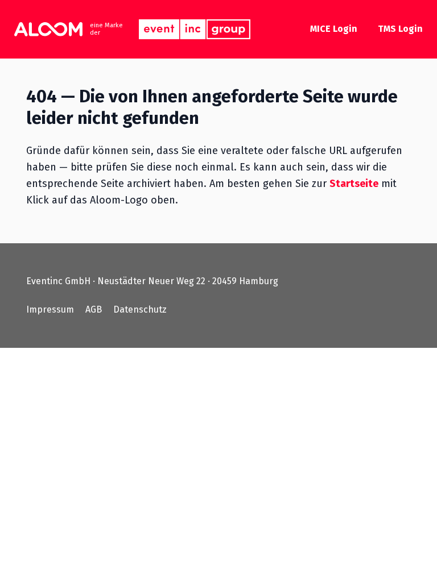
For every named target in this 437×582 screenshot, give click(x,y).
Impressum (50, 309)
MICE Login (333, 28)
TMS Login (400, 28)
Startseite (353, 183)
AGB (93, 309)
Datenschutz (140, 309)
